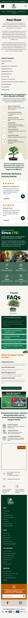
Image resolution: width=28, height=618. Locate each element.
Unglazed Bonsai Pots (7, 71)
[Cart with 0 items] (26, 6)
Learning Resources (8, 515)
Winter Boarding (7, 571)
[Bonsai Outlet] (10, 501)
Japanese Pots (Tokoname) (9, 66)
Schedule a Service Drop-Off (10, 573)
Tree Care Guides (7, 551)
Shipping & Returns (8, 526)
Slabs (2, 63)
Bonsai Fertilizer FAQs (8, 557)
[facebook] (7, 602)
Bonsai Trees (6, 533)
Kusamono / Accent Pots (8, 79)
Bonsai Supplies (7, 537)
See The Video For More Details (11, 388)
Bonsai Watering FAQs (8, 555)
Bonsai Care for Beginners (9, 553)
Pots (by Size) (5, 87)
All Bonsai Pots (5, 89)
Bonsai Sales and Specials (9, 544)
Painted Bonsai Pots (6, 61)
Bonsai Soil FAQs (7, 559)
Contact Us (6, 521)
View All (5, 580)
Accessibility (6, 511)
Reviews (5, 513)
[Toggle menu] (2, 6)
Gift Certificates (7, 564)
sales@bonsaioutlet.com (13, 479)
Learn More (23, 1)
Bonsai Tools (6, 535)
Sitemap (5, 562)
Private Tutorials (7, 575)
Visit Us (22, 447)
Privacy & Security (7, 523)
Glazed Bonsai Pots (6, 69)
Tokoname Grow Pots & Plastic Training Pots (13, 82)
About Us (5, 519)
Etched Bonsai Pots (6, 74)
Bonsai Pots (6, 539)
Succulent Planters (6, 84)
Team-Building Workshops (9, 577)
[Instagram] (20, 602)
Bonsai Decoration (7, 541)
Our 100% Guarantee (8, 517)
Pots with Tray (5, 76)
